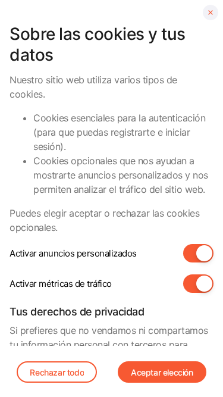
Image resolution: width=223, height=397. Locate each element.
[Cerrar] (210, 12)
